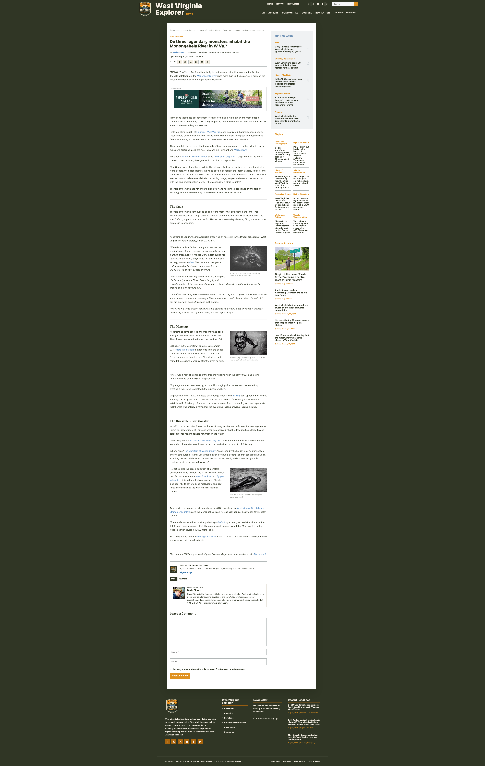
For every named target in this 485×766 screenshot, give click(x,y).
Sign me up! (259, 554)
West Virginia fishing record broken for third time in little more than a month (287, 120)
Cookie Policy (275, 761)
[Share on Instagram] (196, 62)
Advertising (229, 727)
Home (270, 4)
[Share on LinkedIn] (190, 62)
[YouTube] (318, 4)
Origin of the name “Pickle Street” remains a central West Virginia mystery (290, 277)
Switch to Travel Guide (346, 13)
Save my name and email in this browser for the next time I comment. (209, 669)
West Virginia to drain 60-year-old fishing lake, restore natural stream (288, 65)
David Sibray (178, 52)
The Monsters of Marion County (200, 451)
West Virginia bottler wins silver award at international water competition (291, 307)
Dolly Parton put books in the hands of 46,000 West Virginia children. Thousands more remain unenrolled (304, 722)
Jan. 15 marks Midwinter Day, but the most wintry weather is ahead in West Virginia (292, 337)
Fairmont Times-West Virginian (205, 440)
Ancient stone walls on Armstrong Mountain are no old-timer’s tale (291, 292)
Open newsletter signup (265, 718)
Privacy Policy (299, 761)
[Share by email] (202, 62)
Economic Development (281, 143)
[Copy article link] (207, 62)
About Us (280, 4)
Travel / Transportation (300, 216)
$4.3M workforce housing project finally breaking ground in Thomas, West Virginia (282, 154)
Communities (290, 12)
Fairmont (200, 132)
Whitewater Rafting (280, 216)
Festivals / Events (282, 194)
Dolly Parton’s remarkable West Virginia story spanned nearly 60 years (288, 49)
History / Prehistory (284, 75)
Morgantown (240, 150)
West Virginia (213, 132)
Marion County (199, 156)
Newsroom (229, 708)
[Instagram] (308, 4)
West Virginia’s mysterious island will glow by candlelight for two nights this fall (282, 204)
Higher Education (282, 94)
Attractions (270, 12)
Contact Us (229, 732)
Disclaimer (287, 761)
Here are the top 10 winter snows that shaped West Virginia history (292, 322)
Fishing (278, 112)
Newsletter (293, 4)
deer (191, 262)
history (185, 156)
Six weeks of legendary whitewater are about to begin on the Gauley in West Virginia (282, 227)
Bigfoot (221, 522)
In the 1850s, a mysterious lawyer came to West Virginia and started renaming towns (288, 83)
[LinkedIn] (327, 4)
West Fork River (204, 476)
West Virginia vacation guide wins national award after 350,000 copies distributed (301, 227)
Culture (307, 12)
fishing (236, 395)
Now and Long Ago (225, 156)
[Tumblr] (322, 4)
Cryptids (183, 579)
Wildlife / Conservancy (285, 59)
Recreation (323, 12)
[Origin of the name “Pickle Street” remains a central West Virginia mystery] (292, 259)
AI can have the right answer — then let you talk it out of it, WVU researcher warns (286, 101)
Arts (277, 43)
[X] (313, 4)
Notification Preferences (235, 722)
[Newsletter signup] (173, 569)
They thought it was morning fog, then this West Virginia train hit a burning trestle (282, 182)
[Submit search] (356, 4)
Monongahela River (207, 76)
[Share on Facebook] (179, 62)
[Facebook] (304, 4)
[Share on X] (185, 62)
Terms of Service (314, 761)
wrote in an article (184, 349)
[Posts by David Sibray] (179, 593)
